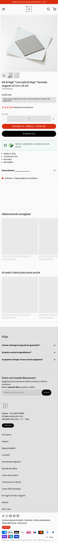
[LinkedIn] (17, 516)
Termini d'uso (22, 523)
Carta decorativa (10, 475)
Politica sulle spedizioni (42, 520)
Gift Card (6, 509)
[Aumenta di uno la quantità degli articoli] (53, 119)
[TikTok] (3, 516)
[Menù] (4, 9)
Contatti (6, 455)
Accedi (6, 527)
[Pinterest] (14, 516)
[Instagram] (7, 516)
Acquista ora (29, 133)
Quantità (5, 114)
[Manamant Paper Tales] (29, 9)
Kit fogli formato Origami (13, 495)
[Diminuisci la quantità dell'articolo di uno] (4, 119)
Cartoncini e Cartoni (11, 482)
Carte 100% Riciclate (11, 488)
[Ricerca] (47, 9)
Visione (5, 441)
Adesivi (5, 502)
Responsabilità (8, 448)
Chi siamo (6, 434)
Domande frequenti (11, 461)
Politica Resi (28, 520)
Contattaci (8, 425)
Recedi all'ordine (9, 468)
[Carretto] (53, 9)
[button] (7, 107)
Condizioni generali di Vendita (12, 520)
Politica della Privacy (9, 523)
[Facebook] (10, 516)
